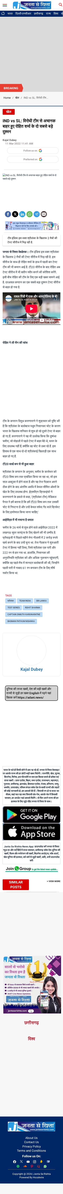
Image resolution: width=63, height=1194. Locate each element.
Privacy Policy (31, 1146)
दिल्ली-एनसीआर (23, 13)
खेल (17, 97)
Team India (25, 601)
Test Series (14, 607)
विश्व (56, 13)
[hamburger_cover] (5, 4)
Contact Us (31, 1142)
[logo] (32, 5)
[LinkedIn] (22, 213)
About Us (31, 1138)
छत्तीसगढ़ (38, 13)
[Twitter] (15, 213)
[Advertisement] (31, 50)
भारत (10, 13)
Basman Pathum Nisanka (21, 621)
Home (7, 97)
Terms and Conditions (31, 1150)
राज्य (48, 13)
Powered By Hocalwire (31, 1177)
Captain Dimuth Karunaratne (24, 614)
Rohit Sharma (32, 607)
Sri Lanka (41, 601)
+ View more (53, 881)
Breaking (11, 88)
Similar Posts (16, 884)
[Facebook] (8, 213)
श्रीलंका (11, 601)
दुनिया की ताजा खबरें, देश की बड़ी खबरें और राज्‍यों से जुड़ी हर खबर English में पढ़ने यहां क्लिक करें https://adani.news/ (28, 693)
